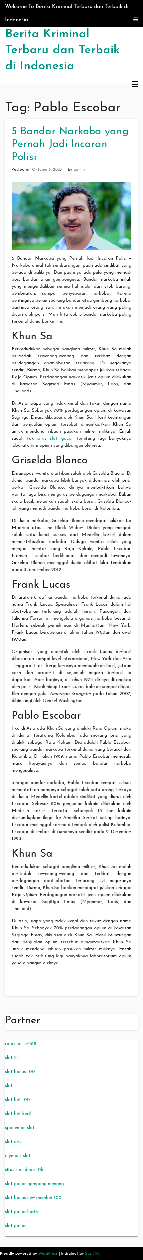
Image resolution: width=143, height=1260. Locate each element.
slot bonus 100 (20, 1071)
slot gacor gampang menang (34, 1183)
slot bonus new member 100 (33, 1197)
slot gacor (15, 1225)
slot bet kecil (18, 1113)
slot (9, 1085)
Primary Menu (135, 84)
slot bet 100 (17, 1099)
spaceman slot (20, 1127)
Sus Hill (92, 1254)
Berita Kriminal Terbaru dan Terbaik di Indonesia (62, 50)
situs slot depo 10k (24, 1169)
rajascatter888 (20, 1043)
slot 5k (12, 1057)
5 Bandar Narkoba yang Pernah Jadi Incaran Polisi (70, 144)
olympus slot (18, 1155)
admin (79, 170)
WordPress (48, 1254)
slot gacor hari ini (23, 1211)
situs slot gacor (55, 438)
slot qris (13, 1141)
